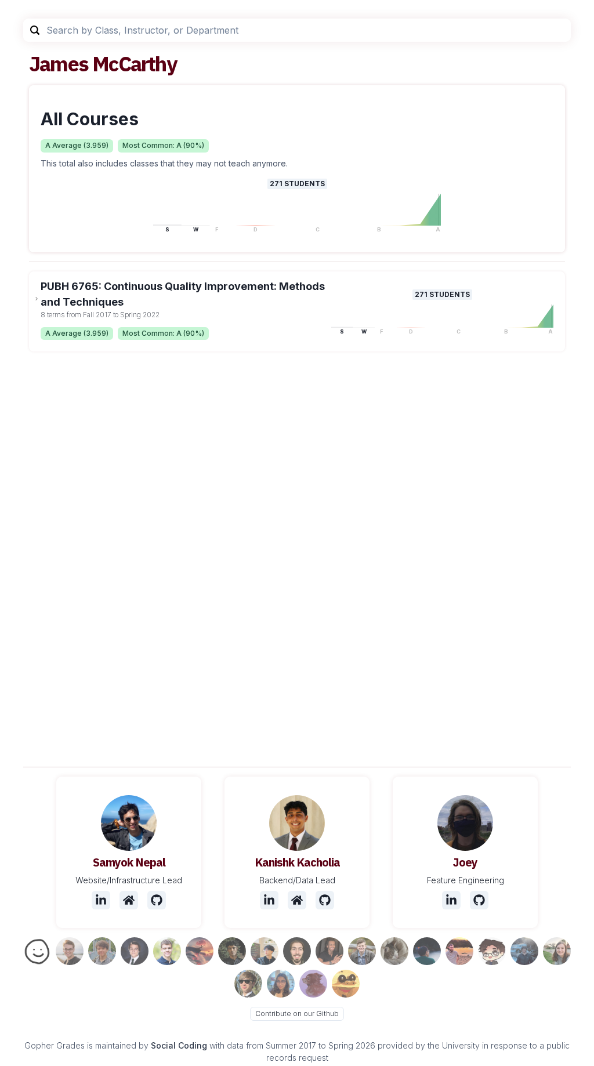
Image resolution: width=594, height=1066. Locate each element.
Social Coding (179, 1045)
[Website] (128, 900)
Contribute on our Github (297, 1013)
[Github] (156, 900)
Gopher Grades (54, 1045)
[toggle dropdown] (37, 299)
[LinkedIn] (101, 900)
